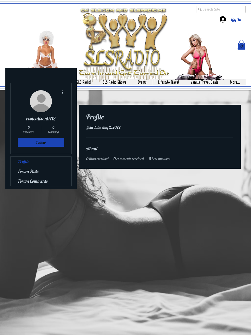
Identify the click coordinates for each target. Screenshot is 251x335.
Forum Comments (33, 181)
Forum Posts (28, 171)
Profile (23, 161)
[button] (241, 45)
